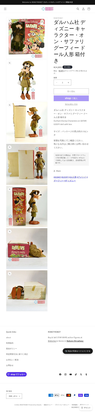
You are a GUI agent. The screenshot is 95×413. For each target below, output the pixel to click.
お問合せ (9, 365)
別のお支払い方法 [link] (71, 104)
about (8, 337)
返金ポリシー (11, 348)
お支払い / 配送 (12, 360)
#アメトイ (81, 177)
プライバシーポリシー (62, 405)
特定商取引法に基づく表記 (17, 354)
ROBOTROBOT (24, 405)
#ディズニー (70, 180)
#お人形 (72, 177)
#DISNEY (57, 177)
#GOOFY (65, 177)
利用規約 (9, 343)
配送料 (61, 71)
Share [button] (58, 171)
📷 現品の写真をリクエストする (77, 351)
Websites (52, 341)
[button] (5, 9)
